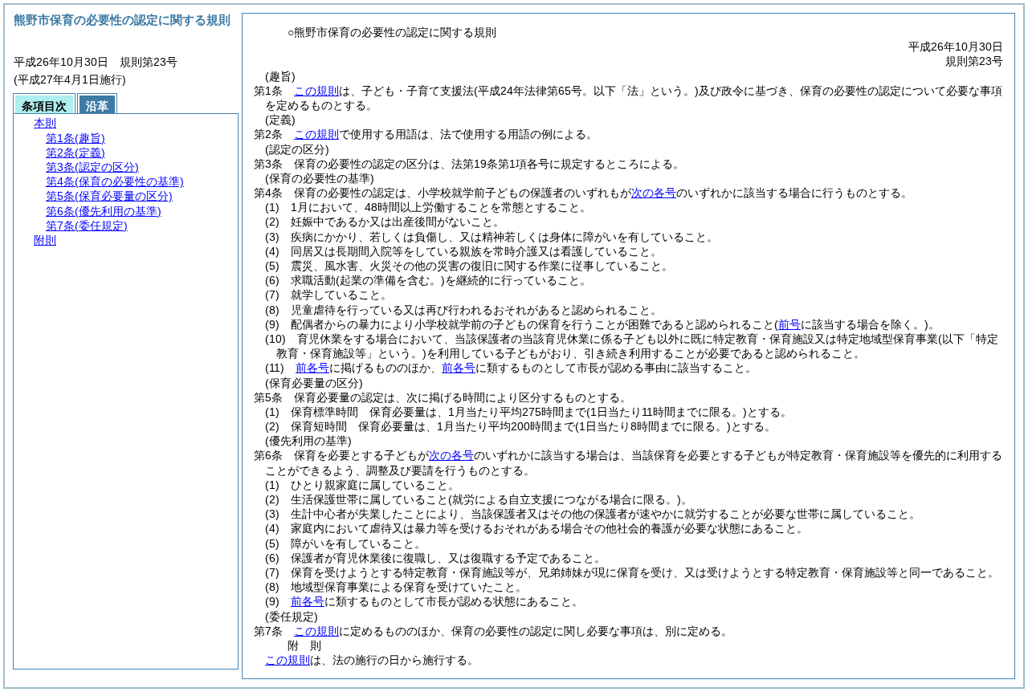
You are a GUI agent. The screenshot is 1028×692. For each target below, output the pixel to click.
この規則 (316, 90)
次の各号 (653, 192)
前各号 (312, 367)
